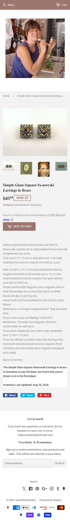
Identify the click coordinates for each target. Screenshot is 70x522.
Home (6, 95)
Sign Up (60, 463)
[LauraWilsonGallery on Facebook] (31, 489)
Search (34, 481)
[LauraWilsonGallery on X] (24, 489)
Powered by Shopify (50, 500)
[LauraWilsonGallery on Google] (44, 489)
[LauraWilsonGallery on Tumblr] (58, 489)
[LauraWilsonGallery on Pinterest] (37, 489)
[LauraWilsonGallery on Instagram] (52, 489)
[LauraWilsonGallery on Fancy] (63, 489)
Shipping (8, 204)
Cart (64, 4)
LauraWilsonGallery (25, 500)
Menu (11, 4)
